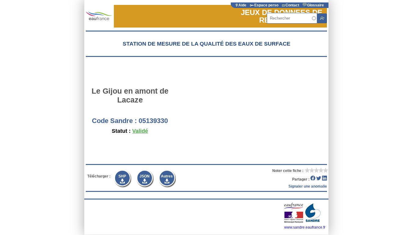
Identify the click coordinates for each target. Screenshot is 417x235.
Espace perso (266, 5)
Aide (242, 5)
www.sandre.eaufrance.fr (304, 227)
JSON (145, 176)
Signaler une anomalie (307, 186)
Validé (140, 131)
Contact (292, 5)
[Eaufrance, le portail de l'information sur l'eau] (294, 222)
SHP (122, 176)
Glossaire (315, 5)
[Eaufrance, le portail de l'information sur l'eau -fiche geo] (99, 16)
